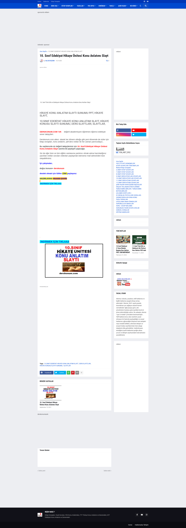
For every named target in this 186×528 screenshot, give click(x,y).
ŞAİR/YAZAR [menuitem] (122, 6)
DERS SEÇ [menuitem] (54, 6)
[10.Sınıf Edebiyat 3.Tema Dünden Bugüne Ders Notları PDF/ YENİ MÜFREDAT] (123, 239)
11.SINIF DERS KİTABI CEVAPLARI (127, 180)
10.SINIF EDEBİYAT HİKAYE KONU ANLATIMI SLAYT (65, 51)
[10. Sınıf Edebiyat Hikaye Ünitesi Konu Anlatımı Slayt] (50, 393)
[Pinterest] (73, 372)
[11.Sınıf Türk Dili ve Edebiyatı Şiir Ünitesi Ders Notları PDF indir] (139, 239)
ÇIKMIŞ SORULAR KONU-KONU (126, 197)
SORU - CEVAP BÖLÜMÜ (124, 206)
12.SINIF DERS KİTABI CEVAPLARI (127, 182)
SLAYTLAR (67, 365)
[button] (140, 6)
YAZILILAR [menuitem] (80, 6)
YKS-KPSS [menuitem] (91, 6)
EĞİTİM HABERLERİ (122, 212)
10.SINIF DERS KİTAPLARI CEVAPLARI (129, 178)
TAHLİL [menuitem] (111, 6)
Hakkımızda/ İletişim (141, 525)
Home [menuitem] (46, 6)
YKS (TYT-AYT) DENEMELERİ (125, 163)
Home (39, 1)
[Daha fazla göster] (81, 372)
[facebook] (144, 1)
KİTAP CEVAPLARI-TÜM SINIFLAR (127, 165)
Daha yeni (42, 471)
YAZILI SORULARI (122, 199)
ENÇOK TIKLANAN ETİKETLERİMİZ (128, 187)
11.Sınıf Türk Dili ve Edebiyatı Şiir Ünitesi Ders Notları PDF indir (139, 248)
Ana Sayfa (43, 51)
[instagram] (123, 134)
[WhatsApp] (68, 372)
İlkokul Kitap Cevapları (123, 168)
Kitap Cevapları (55, 1)
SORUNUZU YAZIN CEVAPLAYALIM (127, 208)
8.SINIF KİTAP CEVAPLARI (125, 174)
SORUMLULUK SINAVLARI (125, 203)
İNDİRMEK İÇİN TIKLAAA (50, 183)
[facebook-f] (123, 130)
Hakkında (46, 1)
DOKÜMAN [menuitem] (102, 6)
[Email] (77, 372)
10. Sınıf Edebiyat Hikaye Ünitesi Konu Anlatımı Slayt (49, 403)
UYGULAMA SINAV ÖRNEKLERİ (126, 201)
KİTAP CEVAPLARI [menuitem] (67, 6)
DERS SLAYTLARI (85, 363)
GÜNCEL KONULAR (122, 210)
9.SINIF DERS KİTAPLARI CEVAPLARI (128, 176)
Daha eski (107, 471)
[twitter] (139, 134)
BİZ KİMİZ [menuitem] (133, 6)
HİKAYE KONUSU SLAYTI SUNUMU (51, 365)
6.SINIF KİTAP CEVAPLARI (125, 170)
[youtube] (147, 1)
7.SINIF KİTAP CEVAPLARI (125, 172)
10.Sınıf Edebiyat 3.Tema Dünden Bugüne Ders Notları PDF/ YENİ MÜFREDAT (123, 249)
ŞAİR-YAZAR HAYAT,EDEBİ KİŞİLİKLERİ (129, 184)
